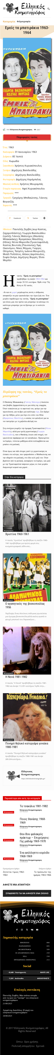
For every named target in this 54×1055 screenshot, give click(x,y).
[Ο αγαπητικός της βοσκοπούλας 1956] (27, 577)
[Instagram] (22, 930)
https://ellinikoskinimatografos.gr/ (33, 779)
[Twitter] (27, 930)
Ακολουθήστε (43, 978)
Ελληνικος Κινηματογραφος (21, 129)
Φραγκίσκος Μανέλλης (13, 418)
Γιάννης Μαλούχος (32, 402)
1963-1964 (40, 279)
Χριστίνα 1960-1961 (17, 534)
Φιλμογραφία (23, 21)
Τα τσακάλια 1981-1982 (34, 806)
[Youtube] (37, 930)
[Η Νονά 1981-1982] (27, 651)
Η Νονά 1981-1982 (16, 677)
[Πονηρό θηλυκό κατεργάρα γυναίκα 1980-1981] (27, 717)
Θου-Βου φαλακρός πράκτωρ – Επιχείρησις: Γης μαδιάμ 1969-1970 (34, 837)
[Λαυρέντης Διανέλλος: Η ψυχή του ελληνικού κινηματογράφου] (46, 1013)
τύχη (37, 412)
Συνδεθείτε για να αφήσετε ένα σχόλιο (27, 893)
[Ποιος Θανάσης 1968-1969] (10, 821)
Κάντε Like (44, 972)
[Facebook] (17, 930)
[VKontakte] (32, 930)
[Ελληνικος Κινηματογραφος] (5, 129)
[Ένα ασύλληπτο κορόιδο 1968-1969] (10, 855)
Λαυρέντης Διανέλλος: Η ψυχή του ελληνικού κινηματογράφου (18, 1011)
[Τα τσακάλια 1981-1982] (10, 808)
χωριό (14, 292)
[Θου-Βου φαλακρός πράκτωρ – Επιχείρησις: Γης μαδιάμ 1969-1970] (10, 836)
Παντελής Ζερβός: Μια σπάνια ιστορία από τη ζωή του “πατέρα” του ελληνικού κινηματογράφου (20, 997)
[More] (44, 218)
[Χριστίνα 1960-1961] (27, 508)
